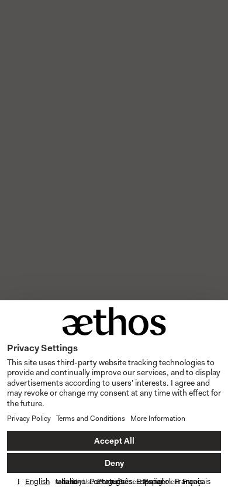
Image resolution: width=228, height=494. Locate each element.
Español (157, 481)
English (37, 481)
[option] (73, 481)
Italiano (73, 481)
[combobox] (37, 481)
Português (114, 481)
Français (196, 481)
